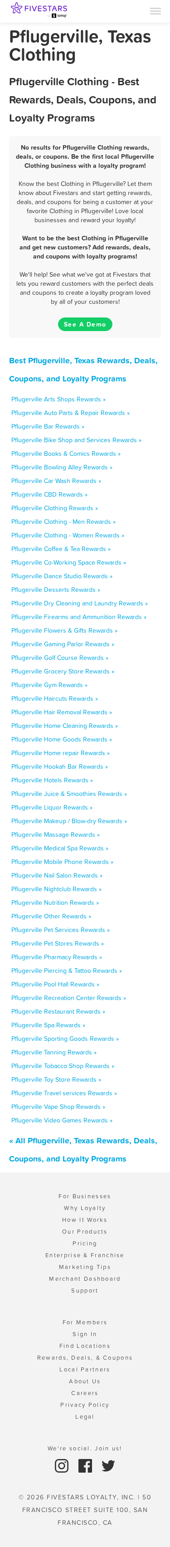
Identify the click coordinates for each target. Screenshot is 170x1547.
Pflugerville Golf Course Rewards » (59, 657)
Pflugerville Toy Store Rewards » (56, 1079)
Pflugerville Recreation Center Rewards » (68, 997)
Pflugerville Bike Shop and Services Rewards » (76, 439)
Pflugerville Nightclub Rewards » (56, 888)
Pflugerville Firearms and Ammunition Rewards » (78, 616)
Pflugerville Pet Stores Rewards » (57, 943)
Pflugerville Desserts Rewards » (55, 589)
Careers (84, 1393)
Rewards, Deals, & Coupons (85, 1357)
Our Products (85, 1231)
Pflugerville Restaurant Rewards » (58, 1011)
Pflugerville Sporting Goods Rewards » (65, 1038)
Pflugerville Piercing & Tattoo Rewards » (66, 970)
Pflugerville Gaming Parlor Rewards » (62, 644)
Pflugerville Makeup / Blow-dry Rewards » (69, 820)
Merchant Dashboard (85, 1278)
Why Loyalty (85, 1208)
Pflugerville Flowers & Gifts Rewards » (64, 630)
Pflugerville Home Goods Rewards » (61, 739)
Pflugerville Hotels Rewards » (52, 780)
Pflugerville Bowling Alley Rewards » (61, 467)
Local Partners (84, 1369)
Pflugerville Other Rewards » (51, 916)
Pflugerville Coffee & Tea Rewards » (61, 548)
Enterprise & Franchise (85, 1255)
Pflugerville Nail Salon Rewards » (56, 875)
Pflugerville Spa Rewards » (48, 1025)
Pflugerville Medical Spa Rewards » (59, 848)
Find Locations (85, 1346)
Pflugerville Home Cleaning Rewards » (64, 725)
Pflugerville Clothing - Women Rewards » (67, 535)
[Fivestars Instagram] (62, 1465)
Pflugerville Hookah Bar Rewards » (59, 766)
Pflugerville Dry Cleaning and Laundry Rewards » (79, 603)
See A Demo (85, 324)
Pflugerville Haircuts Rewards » (54, 698)
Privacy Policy (84, 1405)
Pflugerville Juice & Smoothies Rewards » (69, 793)
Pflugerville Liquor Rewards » (51, 807)
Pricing (85, 1243)
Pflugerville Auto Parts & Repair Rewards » (70, 412)
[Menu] (155, 10)
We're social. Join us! (85, 1448)
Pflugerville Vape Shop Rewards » (58, 1106)
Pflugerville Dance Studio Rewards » (61, 576)
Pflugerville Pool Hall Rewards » (55, 984)
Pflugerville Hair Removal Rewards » (61, 712)
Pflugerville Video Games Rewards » (61, 1120)
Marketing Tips (85, 1267)
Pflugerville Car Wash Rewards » (56, 480)
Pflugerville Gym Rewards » (49, 684)
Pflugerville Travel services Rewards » (64, 1093)
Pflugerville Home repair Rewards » (60, 752)
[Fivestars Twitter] (108, 1465)
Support (84, 1290)
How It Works (85, 1219)
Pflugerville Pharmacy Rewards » (56, 956)
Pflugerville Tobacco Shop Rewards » (62, 1065)
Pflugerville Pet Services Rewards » (60, 929)
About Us (85, 1381)
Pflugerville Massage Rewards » (55, 834)
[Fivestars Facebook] (86, 1465)
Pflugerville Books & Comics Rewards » (66, 453)
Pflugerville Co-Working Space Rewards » (68, 562)
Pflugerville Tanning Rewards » (54, 1052)
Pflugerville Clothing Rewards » (54, 507)
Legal (85, 1416)
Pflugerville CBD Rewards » (49, 494)
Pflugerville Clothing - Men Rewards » (63, 521)
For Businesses (84, 1196)
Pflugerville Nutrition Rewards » (55, 902)
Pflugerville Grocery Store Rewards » (62, 671)
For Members (85, 1322)
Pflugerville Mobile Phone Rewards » (62, 861)
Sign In (85, 1334)
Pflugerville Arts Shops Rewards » (58, 399)
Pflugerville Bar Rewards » (47, 426)
